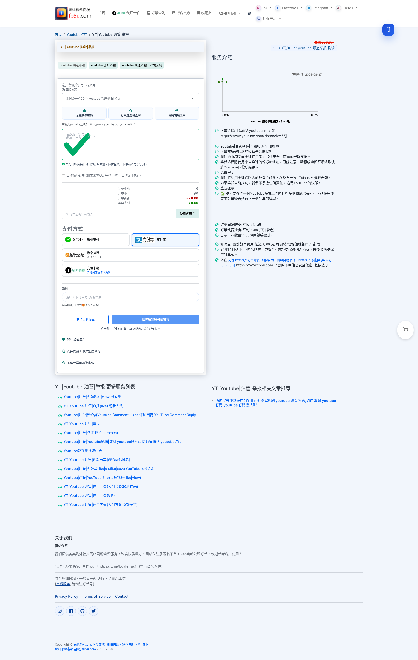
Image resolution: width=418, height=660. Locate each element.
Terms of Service (97, 596)
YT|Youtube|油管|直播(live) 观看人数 (93, 406)
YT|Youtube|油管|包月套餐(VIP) (89, 495)
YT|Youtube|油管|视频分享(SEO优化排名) (97, 460)
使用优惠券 (187, 213)
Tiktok (348, 8)
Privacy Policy (66, 596)
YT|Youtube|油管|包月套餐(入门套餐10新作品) (101, 504)
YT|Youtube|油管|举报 (82, 424)
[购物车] (405, 330)
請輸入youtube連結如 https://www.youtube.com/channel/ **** (100, 124)
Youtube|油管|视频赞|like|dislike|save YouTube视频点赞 (109, 468)
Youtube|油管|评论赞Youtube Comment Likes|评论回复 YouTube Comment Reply (130, 415)
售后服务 (63, 584)
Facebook (290, 8)
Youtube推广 (77, 34)
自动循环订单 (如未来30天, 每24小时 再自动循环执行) (104, 175)
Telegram (320, 8)
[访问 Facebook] (71, 611)
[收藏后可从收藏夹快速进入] (388, 30)
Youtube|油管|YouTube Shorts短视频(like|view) (102, 477)
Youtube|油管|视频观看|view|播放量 (92, 397)
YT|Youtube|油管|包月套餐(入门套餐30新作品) (101, 486)
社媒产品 (267, 18)
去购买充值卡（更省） (100, 272)
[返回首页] (73, 13)
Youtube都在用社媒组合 (83, 451)
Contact (121, 596)
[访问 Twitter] (93, 611)
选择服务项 (69, 89)
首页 (58, 34)
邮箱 (65, 288)
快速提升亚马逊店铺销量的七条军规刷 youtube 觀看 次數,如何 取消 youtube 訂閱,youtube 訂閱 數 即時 (276, 402)
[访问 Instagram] (59, 611)
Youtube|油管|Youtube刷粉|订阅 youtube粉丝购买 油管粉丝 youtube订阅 (122, 441)
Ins (265, 8)
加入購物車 (87, 319)
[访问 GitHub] (82, 611)
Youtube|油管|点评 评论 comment (91, 432)
